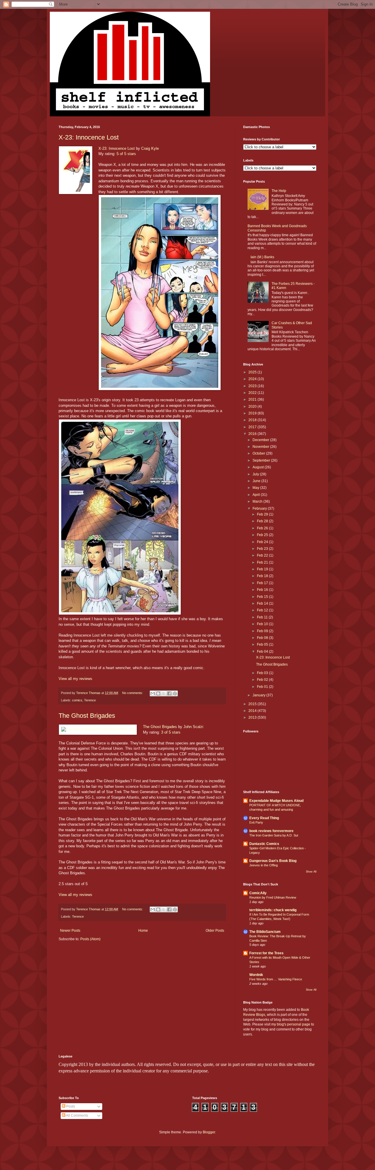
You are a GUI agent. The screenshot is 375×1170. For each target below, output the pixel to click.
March (258, 501)
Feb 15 (263, 597)
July (256, 474)
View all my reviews (75, 678)
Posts (70, 1106)
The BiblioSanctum (265, 932)
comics (77, 700)
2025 (253, 372)
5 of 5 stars (126, 154)
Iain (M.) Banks (262, 257)
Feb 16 (263, 590)
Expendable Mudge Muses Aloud (276, 801)
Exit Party (256, 822)
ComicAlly (258, 893)
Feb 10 (263, 624)
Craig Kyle (150, 148)
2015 (253, 704)
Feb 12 (263, 610)
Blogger (209, 1132)
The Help (279, 191)
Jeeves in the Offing (263, 865)
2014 (253, 711)
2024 (253, 379)
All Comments (76, 1115)
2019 (253, 413)
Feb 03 (263, 673)
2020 (253, 406)
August (259, 467)
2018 (253, 420)
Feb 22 (263, 555)
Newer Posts (70, 930)
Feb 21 (263, 562)
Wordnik (256, 975)
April (257, 495)
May (256, 488)
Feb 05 (263, 644)
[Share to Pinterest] (175, 693)
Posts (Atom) (90, 939)
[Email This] (153, 693)
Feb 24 (263, 542)
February (260, 508)
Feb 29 (263, 514)
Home (143, 930)
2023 (253, 386)
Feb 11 (263, 617)
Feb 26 (263, 528)
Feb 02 (263, 680)
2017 (253, 427)
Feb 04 (263, 651)
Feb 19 (263, 569)
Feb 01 (263, 687)
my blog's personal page (290, 1024)
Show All (311, 871)
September (262, 460)
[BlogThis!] (158, 693)
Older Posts (215, 930)
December (261, 440)
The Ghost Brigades (87, 715)
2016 (253, 434)
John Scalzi (193, 727)
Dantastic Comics (264, 844)
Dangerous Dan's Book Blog (272, 861)
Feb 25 (263, 535)
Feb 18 (263, 576)
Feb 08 (263, 638)
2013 (253, 717)
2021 (253, 399)
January (259, 695)
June (257, 481)
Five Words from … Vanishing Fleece (275, 979)
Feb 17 (263, 583)
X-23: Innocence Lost (89, 137)
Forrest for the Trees (266, 953)
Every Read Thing (264, 818)
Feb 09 (263, 631)
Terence (90, 700)
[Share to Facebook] (169, 693)
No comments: (133, 693)
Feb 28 (263, 521)
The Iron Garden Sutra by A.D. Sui (273, 835)
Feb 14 (263, 603)
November (261, 447)
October (259, 453)
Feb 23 (263, 549)
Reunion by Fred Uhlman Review (272, 897)
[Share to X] (164, 693)
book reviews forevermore (271, 831)
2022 (253, 393)
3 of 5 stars (170, 732)
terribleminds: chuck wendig (272, 910)
